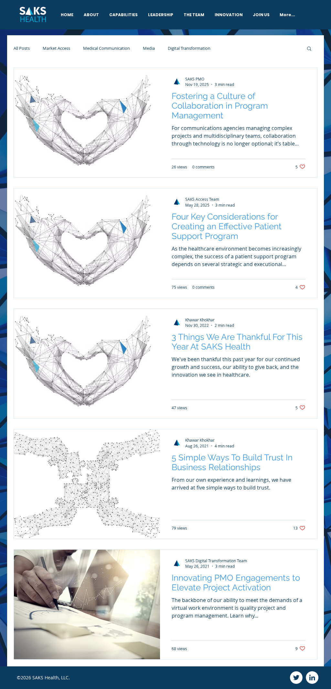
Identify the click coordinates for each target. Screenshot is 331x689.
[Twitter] (296, 677)
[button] (309, 49)
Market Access (56, 48)
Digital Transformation (189, 48)
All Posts (22, 48)
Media (149, 48)
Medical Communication (106, 48)
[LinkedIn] (312, 677)
